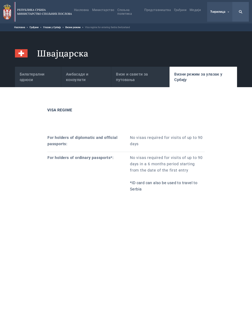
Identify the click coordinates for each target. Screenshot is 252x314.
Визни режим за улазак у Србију (198, 77)
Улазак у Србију (52, 27)
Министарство (103, 10)
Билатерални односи (32, 77)
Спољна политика (124, 12)
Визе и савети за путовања (132, 77)
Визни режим (73, 27)
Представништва (157, 10)
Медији (195, 10)
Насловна (81, 10)
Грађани (180, 10)
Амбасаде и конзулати (77, 77)
